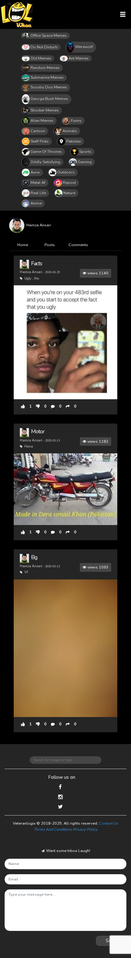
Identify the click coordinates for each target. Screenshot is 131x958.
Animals (69, 131)
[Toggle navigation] (123, 14)
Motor (37, 431)
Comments (78, 245)
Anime (36, 203)
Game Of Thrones (46, 151)
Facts (36, 263)
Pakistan (73, 141)
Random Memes (45, 67)
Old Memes (40, 58)
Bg (34, 557)
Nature (69, 193)
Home (22, 245)
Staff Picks (39, 141)
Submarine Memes (47, 77)
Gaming (85, 162)
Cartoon (37, 131)
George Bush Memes (49, 98)
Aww (35, 172)
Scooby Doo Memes (48, 87)
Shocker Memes (44, 110)
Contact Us (109, 823)
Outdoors (66, 172)
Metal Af (37, 182)
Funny (76, 120)
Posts (49, 245)
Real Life (38, 193)
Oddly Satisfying (45, 162)
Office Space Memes (48, 35)
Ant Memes (79, 58)
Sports (85, 151)
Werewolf (84, 47)
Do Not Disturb (44, 47)
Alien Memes (42, 120)
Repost (69, 182)
